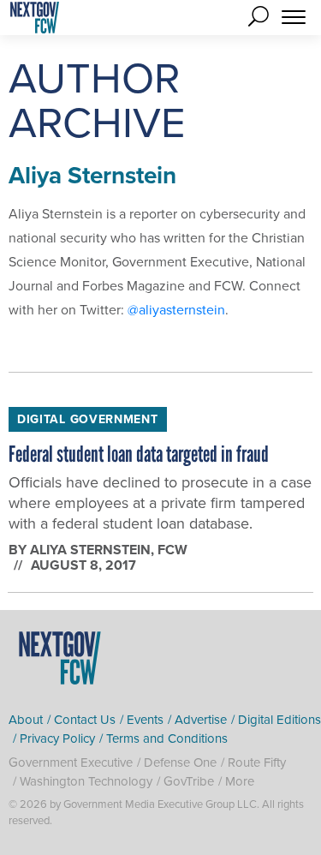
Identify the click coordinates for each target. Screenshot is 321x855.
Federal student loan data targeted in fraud (139, 454)
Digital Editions (279, 719)
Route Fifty (257, 762)
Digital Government (87, 419)
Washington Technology (86, 781)
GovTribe (188, 781)
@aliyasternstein (176, 310)
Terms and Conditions (167, 738)
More (239, 781)
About (26, 719)
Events (145, 719)
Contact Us (85, 719)
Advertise (201, 719)
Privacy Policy (57, 738)
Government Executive (71, 762)
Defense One (180, 762)
